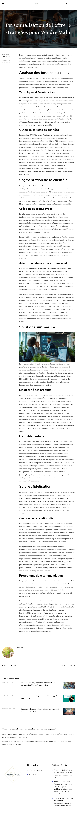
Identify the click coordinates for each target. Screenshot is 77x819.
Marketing (6, 63)
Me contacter (34, 774)
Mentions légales (35, 770)
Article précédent (10, 665)
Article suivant (67, 665)
